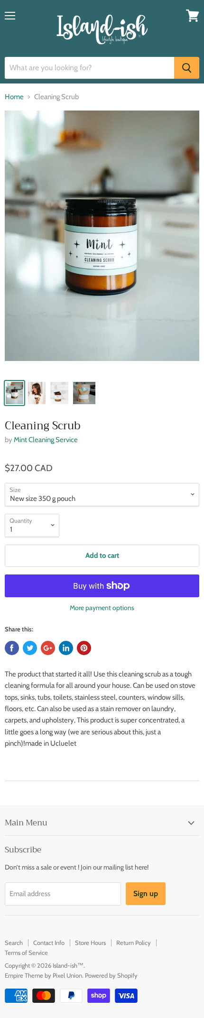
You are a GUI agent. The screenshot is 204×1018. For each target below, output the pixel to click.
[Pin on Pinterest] (84, 648)
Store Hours (90, 942)
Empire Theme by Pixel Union (43, 975)
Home (14, 97)
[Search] (186, 68)
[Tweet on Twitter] (30, 648)
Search (14, 942)
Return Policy (133, 942)
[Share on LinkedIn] (66, 648)
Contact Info (49, 942)
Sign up (145, 893)
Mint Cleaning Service (46, 439)
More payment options (102, 607)
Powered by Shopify (111, 975)
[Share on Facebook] (12, 648)
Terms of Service (26, 952)
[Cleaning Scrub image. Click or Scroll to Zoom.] (102, 242)
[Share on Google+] (48, 648)
